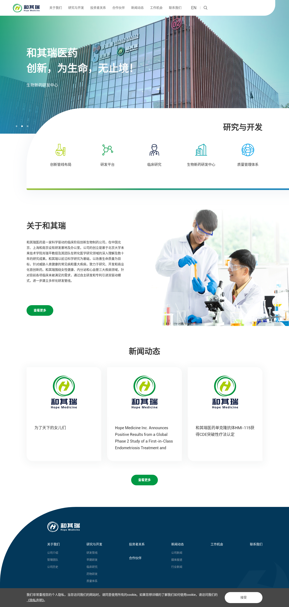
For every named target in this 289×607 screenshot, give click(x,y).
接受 (243, 597)
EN (193, 7)
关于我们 (55, 8)
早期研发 (92, 559)
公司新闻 (176, 552)
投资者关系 (98, 8)
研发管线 (92, 552)
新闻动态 (137, 8)
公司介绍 (52, 552)
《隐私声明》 (35, 600)
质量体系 (92, 580)
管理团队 (52, 559)
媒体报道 (176, 559)
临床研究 (92, 566)
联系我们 (175, 8)
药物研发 (92, 573)
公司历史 (52, 566)
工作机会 (156, 8)
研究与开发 (76, 8)
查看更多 (40, 310)
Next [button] (287, 67)
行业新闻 (176, 566)
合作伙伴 (118, 8)
